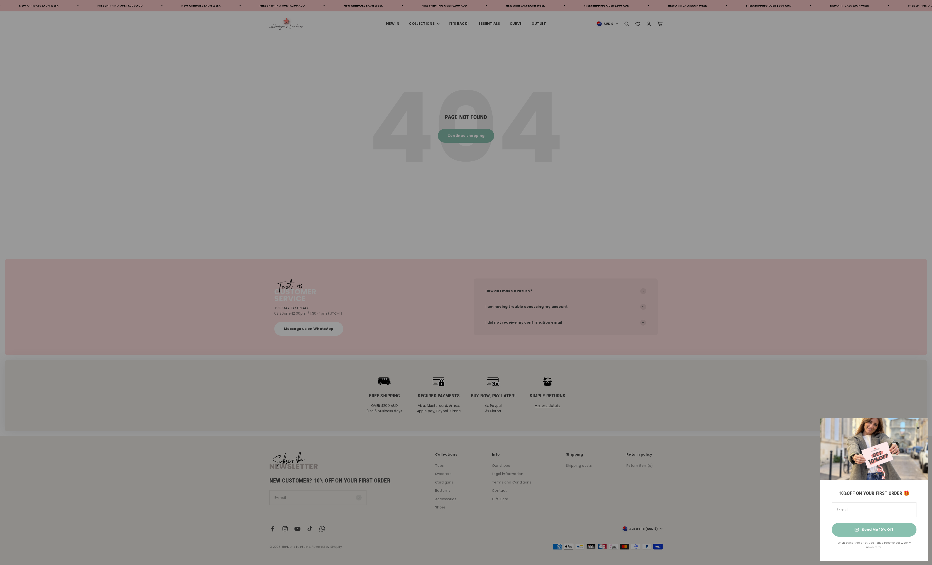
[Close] (918, 428)
